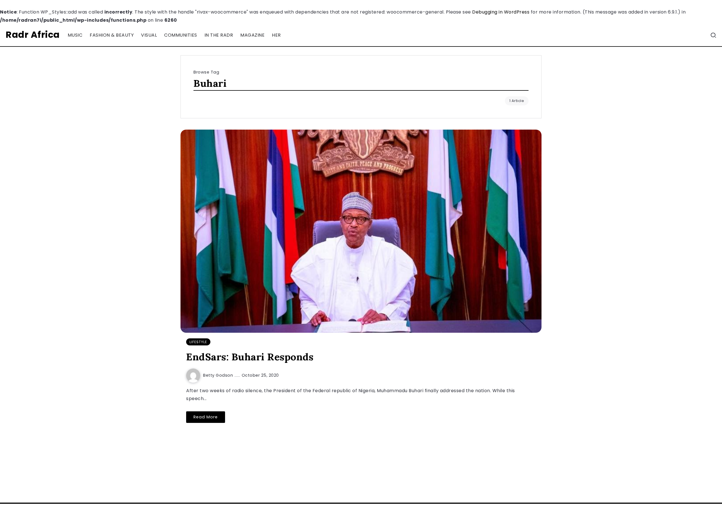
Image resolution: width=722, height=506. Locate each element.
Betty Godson (218, 375)
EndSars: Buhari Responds (249, 356)
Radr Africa (33, 34)
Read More (205, 417)
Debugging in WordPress (500, 12)
